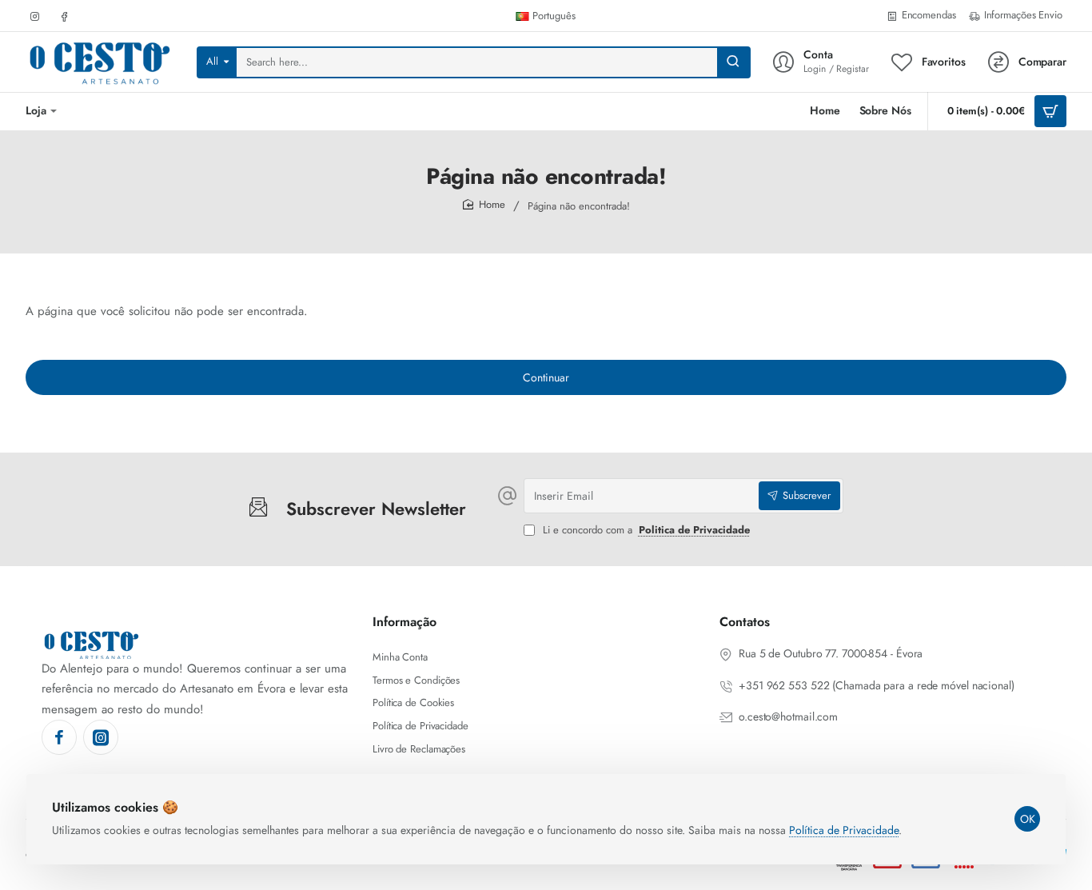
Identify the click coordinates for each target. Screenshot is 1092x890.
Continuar (546, 377)
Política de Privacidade (844, 830)
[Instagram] (100, 737)
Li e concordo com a (645, 530)
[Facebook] (59, 737)
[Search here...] (733, 62)
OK (1027, 819)
